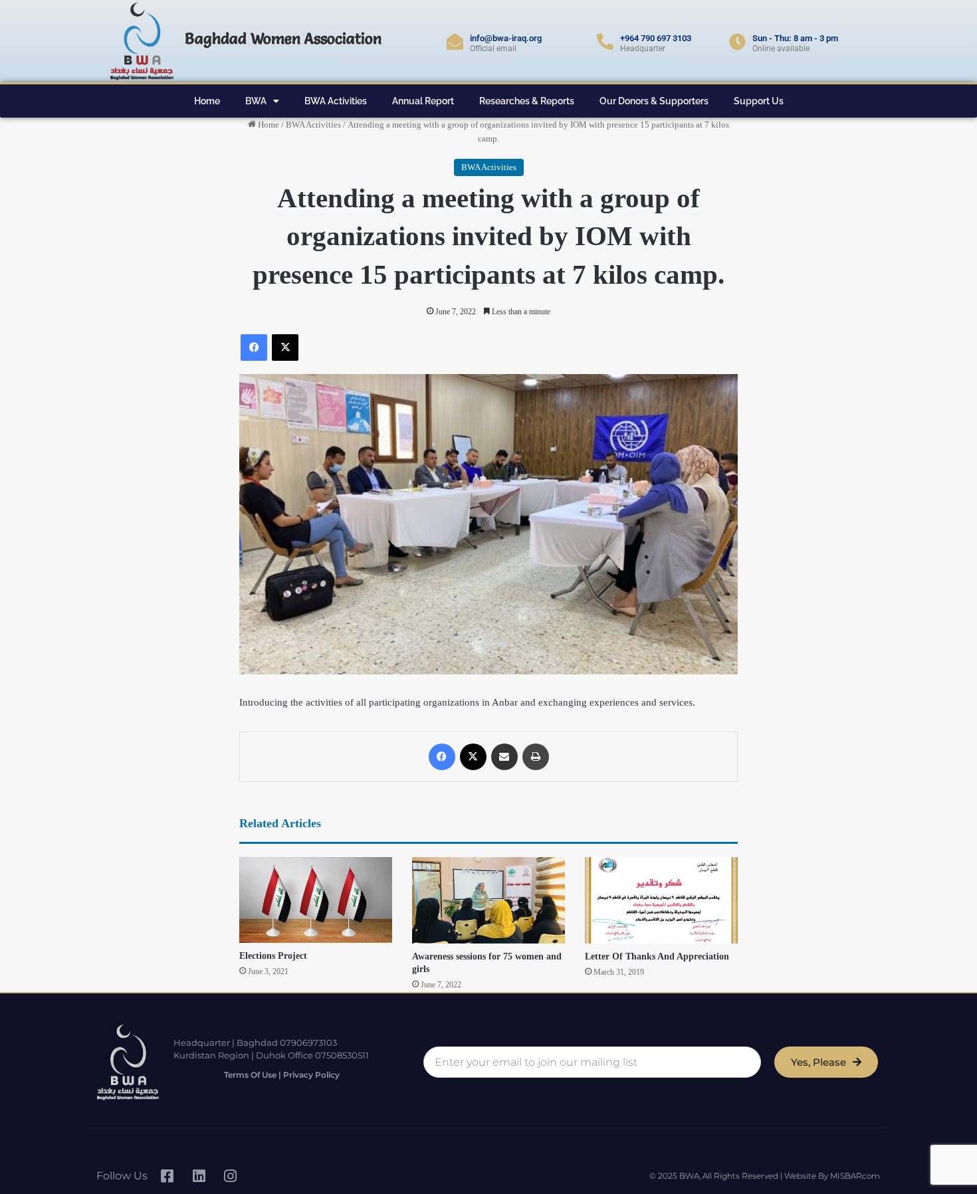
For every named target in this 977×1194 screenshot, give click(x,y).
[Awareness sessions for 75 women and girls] (488, 900)
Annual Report (423, 101)
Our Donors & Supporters (653, 101)
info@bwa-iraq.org (506, 38)
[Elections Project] (315, 900)
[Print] (535, 757)
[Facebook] (254, 347)
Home (207, 101)
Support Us (759, 101)
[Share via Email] (504, 757)
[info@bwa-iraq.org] (455, 41)
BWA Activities (335, 101)
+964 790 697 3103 (655, 38)
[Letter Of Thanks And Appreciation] (661, 900)
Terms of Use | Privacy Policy (282, 1075)
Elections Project (273, 956)
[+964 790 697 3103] (605, 41)
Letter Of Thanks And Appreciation (657, 956)
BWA (256, 101)
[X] (285, 347)
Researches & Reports (526, 101)
